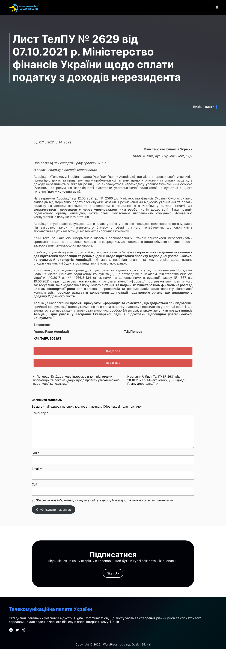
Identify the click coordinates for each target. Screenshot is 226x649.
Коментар (40, 413)
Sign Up (113, 573)
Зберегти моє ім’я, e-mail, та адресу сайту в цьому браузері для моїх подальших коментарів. (105, 500)
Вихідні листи (203, 107)
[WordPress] (24, 630)
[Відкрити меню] (217, 7)
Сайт (35, 484)
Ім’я (35, 453)
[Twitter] (17, 630)
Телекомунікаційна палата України (50, 609)
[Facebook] (11, 630)
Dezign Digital (141, 644)
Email (37, 468)
